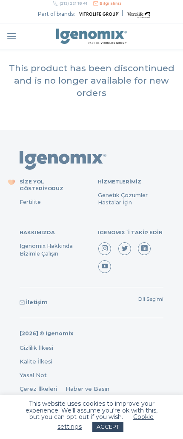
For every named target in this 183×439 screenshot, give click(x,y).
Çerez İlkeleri (43, 388)
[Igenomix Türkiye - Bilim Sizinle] (91, 36)
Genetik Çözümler (123, 195)
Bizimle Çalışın (39, 253)
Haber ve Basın (90, 388)
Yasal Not (33, 375)
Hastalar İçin (115, 202)
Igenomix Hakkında (46, 246)
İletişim (37, 302)
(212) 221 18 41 (73, 3)
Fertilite (30, 202)
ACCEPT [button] (108, 426)
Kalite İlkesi (36, 361)
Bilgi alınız (111, 3)
